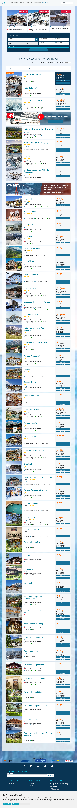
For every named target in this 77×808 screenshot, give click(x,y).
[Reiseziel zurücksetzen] (36, 39)
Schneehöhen (14, 2)
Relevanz (43, 62)
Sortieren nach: (35, 62)
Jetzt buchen (62, 82)
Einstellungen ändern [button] (24, 803)
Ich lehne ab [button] (15, 803)
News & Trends (37, 2)
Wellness (30, 788)
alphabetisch (50, 62)
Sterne (61, 62)
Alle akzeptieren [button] (7, 803)
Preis (57, 62)
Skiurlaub (29, 2)
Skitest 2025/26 (45, 2)
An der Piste (31, 786)
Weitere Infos (62, 80)
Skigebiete (22, 2)
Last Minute (31, 783)
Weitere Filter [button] (12, 46)
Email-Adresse (10, 773)
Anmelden (51, 775)
